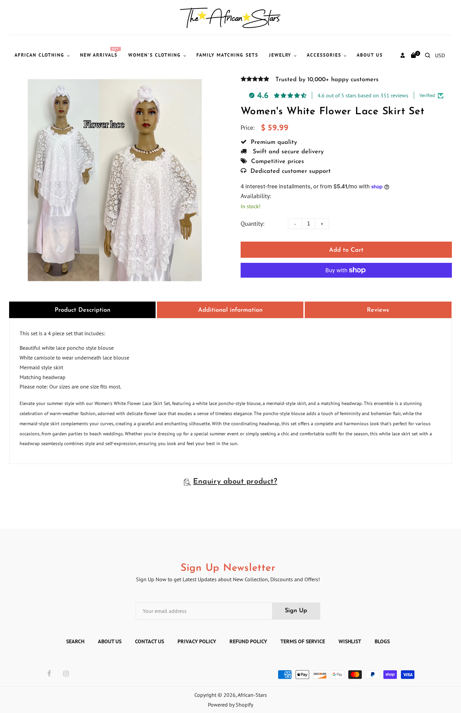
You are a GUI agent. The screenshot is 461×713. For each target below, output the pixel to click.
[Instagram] (66, 674)
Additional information (230, 310)
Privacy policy (197, 641)
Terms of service (302, 641)
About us (109, 641)
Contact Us (149, 641)
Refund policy (248, 641)
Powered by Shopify (230, 704)
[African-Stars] (231, 16)
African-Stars (252, 694)
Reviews (378, 310)
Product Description (82, 310)
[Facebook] (49, 674)
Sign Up (296, 611)
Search (75, 641)
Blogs (382, 641)
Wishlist (349, 641)
